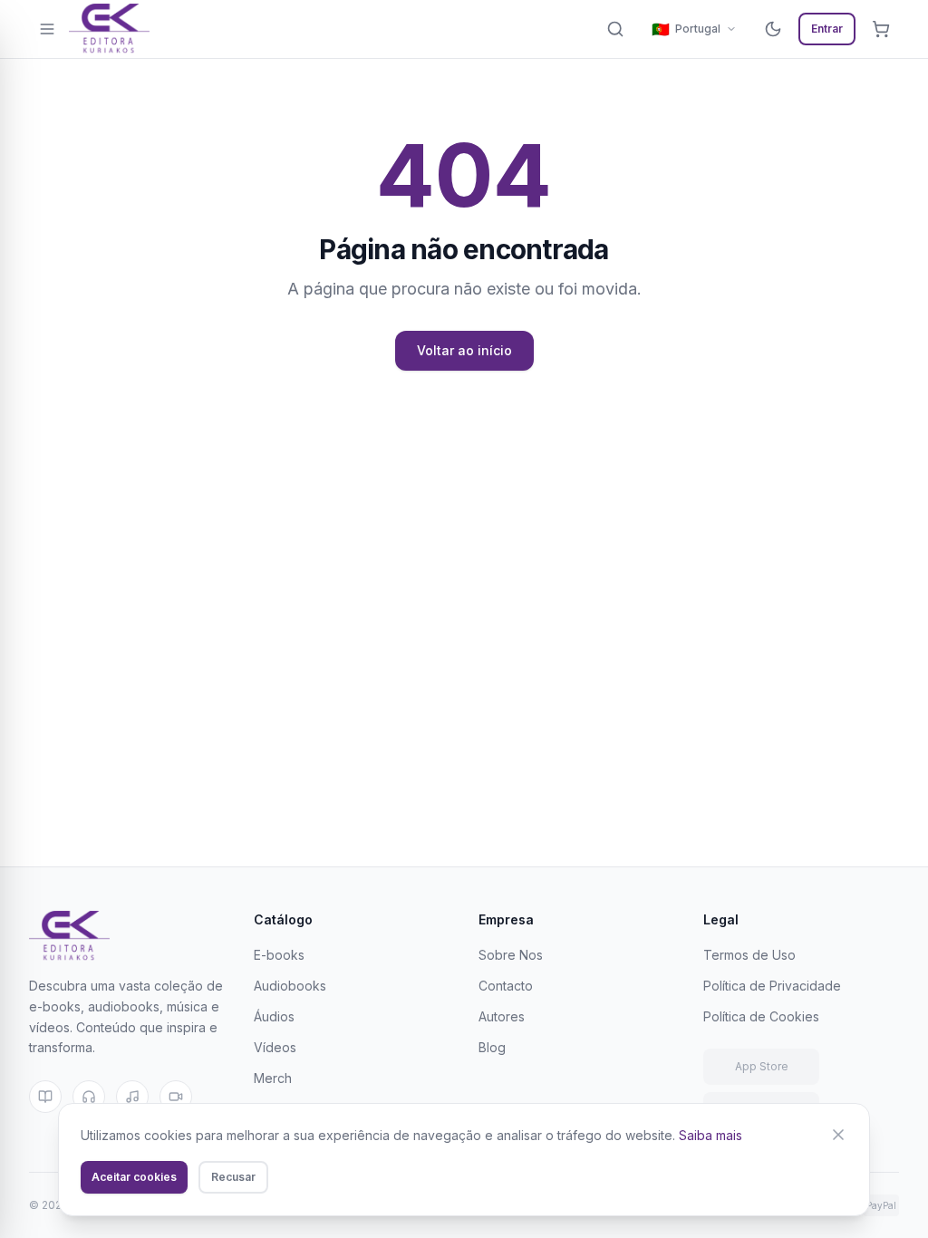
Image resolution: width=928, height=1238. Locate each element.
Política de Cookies (761, 1016)
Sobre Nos (510, 954)
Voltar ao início (464, 350)
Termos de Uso (749, 954)
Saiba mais (710, 1135)
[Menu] (47, 29)
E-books (279, 954)
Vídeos (275, 1047)
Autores (501, 1016)
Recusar (233, 1177)
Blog (492, 1047)
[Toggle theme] (773, 29)
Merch (273, 1078)
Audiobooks (290, 985)
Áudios (274, 1016)
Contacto (505, 985)
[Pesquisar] (615, 29)
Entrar (827, 28)
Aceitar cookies (134, 1177)
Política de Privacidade (772, 985)
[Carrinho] (881, 29)
